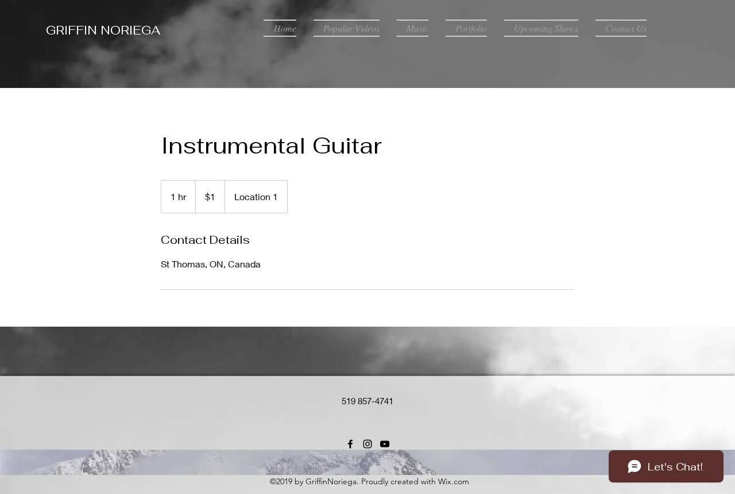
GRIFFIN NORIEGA (103, 30)
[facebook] (350, 444)
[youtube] (384, 444)
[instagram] (367, 444)
